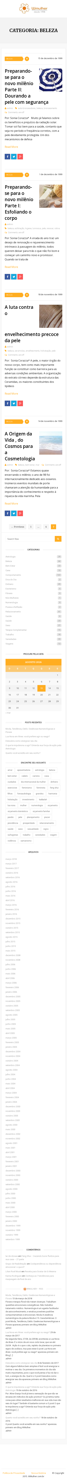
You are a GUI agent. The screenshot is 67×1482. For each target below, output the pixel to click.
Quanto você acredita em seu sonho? (23, 753)
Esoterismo (33, 588)
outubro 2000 (12, 1180)
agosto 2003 (11, 1125)
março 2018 (11, 859)
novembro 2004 (13, 1056)
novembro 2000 (13, 1175)
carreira (36, 776)
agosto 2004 (11, 1070)
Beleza (9, 59)
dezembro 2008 (13, 955)
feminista (41, 788)
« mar (8, 713)
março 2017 (11, 863)
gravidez (40, 794)
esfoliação (19, 228)
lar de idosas (12, 1256)
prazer (47, 817)
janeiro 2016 (11, 914)
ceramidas (20, 351)
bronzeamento (50, 108)
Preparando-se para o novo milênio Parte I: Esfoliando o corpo (19, 202)
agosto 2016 (11, 882)
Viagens (33, 643)
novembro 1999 (13, 1230)
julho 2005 (10, 1019)
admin (10, 108)
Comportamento (33, 575)
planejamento (33, 817)
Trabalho (33, 634)
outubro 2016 (12, 873)
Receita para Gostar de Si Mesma (40, 1271)
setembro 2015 (13, 932)
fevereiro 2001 (12, 1161)
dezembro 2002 (13, 1134)
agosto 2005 (11, 1015)
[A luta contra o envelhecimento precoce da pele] (50, 316)
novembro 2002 (13, 1138)
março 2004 (11, 1093)
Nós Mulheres (33, 598)
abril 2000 (10, 1207)
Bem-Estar (33, 566)
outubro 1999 (12, 1235)
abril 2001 (10, 1152)
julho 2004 (10, 1074)
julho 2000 (10, 1193)
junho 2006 (11, 969)
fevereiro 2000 (12, 1216)
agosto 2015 (11, 937)
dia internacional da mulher (33, 782)
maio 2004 (10, 1083)
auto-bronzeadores (27, 108)
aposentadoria (23, 770)
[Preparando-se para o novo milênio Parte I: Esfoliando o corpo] (50, 196)
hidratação (45, 351)
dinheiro (54, 782)
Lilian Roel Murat (13, 1271)
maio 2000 (10, 1203)
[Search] (58, 539)
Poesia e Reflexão (33, 607)
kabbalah (43, 799)
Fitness (33, 593)
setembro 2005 (13, 1010)
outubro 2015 (12, 928)
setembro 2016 (13, 877)
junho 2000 (11, 1198)
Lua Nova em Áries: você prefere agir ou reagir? (28, 736)
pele (44, 228)
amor (10, 770)
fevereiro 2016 (12, 909)
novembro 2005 (13, 1001)
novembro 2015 (13, 923)
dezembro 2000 (13, 1170)
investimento (28, 799)
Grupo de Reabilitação (16, 1264)
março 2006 (11, 983)
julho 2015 (10, 941)
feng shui (54, 788)
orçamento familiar (41, 811)
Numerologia (33, 602)
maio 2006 (10, 973)
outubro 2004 (12, 1060)
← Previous (17, 526)
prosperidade (29, 823)
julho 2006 (10, 964)
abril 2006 (10, 978)
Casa (33, 570)
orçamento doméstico (18, 811)
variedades (40, 835)
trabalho (26, 835)
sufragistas (13, 835)
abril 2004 (10, 1088)
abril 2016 (10, 900)
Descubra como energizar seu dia (21, 741)
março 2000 (11, 1212)
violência (12, 841)
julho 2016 (10, 886)
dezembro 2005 (13, 996)
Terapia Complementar (33, 630)
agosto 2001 (11, 1143)
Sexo (33, 625)
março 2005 (11, 1038)
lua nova (11, 805)
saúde (10, 829)
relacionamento (47, 823)
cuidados (12, 782)
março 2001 (11, 1157)
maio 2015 (10, 950)
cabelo (25, 776)
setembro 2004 (13, 1065)
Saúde (33, 616)
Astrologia (33, 556)
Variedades (33, 639)
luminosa (37, 228)
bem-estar (30, 465)
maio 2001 (10, 1148)
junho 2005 (11, 1024)
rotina (57, 228)
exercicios (12, 788)
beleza (40, 108)
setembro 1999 (13, 1239)
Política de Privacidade (14, 1473)
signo (45, 829)
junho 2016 (11, 891)
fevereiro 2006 (12, 987)
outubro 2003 (12, 1115)
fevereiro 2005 (12, 1042)
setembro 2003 (13, 1120)
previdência (13, 823)
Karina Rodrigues (14, 1276)
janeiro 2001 (11, 1166)
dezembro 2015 (13, 918)
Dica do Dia (33, 579)
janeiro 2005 (11, 1047)
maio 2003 (10, 1129)
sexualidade (33, 829)
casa (46, 776)
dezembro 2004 (13, 1051)
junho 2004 (11, 1079)
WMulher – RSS (35, 1289)
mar (38, 465)
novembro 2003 (13, 1111)
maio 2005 (10, 1028)
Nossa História (38, 1473)
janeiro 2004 (11, 1102)
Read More (11, 147)
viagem (53, 835)
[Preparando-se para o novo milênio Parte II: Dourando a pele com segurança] (50, 80)
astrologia (39, 770)
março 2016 (11, 905)
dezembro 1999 (13, 1225)
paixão (10, 817)
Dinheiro (33, 584)
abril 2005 (10, 1033)
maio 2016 (10, 896)
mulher (23, 805)
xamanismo (26, 841)
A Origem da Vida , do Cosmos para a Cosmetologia (20, 446)
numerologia (37, 805)
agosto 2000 (11, 1189)
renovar (50, 228)
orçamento (53, 805)
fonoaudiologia (24, 794)
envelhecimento (33, 351)
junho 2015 (11, 946)
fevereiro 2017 (12, 868)
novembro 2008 (13, 960)
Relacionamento (33, 611)
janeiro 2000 (11, 1221)
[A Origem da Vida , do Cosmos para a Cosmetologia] (50, 442)
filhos (10, 794)
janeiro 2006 (11, 992)
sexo (20, 829)
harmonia (52, 794)
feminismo (27, 788)
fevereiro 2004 (12, 1097)
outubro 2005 (12, 1005)
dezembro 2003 (13, 1106)
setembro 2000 (13, 1184)
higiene (28, 228)
